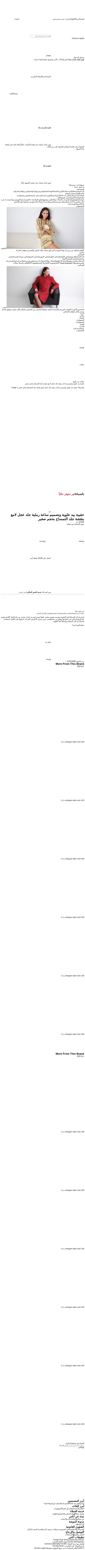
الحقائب (72, 1509)
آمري (78, 261)
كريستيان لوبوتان (71, 193)
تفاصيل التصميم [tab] (57, 613)
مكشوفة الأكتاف (33, 263)
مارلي (23, 200)
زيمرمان (71, 204)
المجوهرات (57, 1509)
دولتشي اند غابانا (66, 195)
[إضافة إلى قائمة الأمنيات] (58, 603)
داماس (78, 195)
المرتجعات (68, 1535)
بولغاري (21, 191)
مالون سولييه (48, 200)
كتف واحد (23, 263)
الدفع (62, 1514)
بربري (25, 191)
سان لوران (69, 202)
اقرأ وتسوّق (80, 1524)
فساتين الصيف (34, 257)
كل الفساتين (80, 257)
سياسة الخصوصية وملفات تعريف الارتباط (57, 1529)
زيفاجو (76, 204)
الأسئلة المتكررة (70, 1514)
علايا (73, 191)
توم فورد (22, 202)
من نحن (81, 1519)
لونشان (72, 200)
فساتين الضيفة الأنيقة (70, 259)
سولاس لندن (47, 202)
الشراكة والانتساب (67, 1519)
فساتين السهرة (44, 257)
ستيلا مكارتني (38, 202)
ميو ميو (15, 200)
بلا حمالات (16, 263)
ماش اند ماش (65, 200)
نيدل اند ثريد (5, 200)
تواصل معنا (80, 1514)
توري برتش (29, 202)
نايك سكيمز (80, 202)
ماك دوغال (56, 200)
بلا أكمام (41, 263)
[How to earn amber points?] (67, 567)
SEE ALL (80, 666)
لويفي (75, 200)
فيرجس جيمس (36, 195)
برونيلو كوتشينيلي (33, 191)
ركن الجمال (65, 1509)
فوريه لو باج (46, 195)
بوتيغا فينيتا (48, 191)
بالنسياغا (55, 191)
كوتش (82, 195)
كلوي (78, 193)
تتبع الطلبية (56, 1514)
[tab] (67, 398)
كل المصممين (79, 191)
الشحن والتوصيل (78, 1535)
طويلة (66, 263)
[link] (38, 59)
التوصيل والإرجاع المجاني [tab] (44, 613)
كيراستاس (80, 200)
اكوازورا (61, 191)
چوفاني (60, 197)
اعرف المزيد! (23, 592)
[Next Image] (67, 483)
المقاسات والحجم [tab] (67, 613)
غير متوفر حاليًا (79, 611)
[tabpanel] (42, 619)
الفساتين (81, 265)
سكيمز (53, 202)
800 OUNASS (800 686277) (55, 1544)
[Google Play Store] (61, 1540)
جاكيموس (73, 197)
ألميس (82, 261)
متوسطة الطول (74, 263)
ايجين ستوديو (72, 261)
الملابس (81, 1509)
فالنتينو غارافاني (64, 1503)
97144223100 (57, 1546)
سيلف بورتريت (61, 202)
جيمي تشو (66, 197)
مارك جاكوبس (30, 200)
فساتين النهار (54, 257)
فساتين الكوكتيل (65, 257)
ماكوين (20, 200)
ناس (11, 200)
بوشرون (41, 191)
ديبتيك (74, 195)
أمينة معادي (68, 191)
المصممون (80, 206)
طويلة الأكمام (59, 263)
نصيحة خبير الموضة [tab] (78, 613)
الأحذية (76, 1509)
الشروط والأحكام (78, 1529)
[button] (78, 57)
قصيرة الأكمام (49, 263)
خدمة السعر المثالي (34, 1529)
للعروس (73, 257)
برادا (74, 202)
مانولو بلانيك (39, 200)
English (17, 19)
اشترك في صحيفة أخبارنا (75, 1443)
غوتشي (78, 197)
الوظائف (76, 1519)
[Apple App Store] (77, 1540)
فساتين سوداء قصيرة (21, 257)
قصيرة (81, 263)
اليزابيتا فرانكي (55, 195)
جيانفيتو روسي (26, 195)
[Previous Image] (67, 449)
